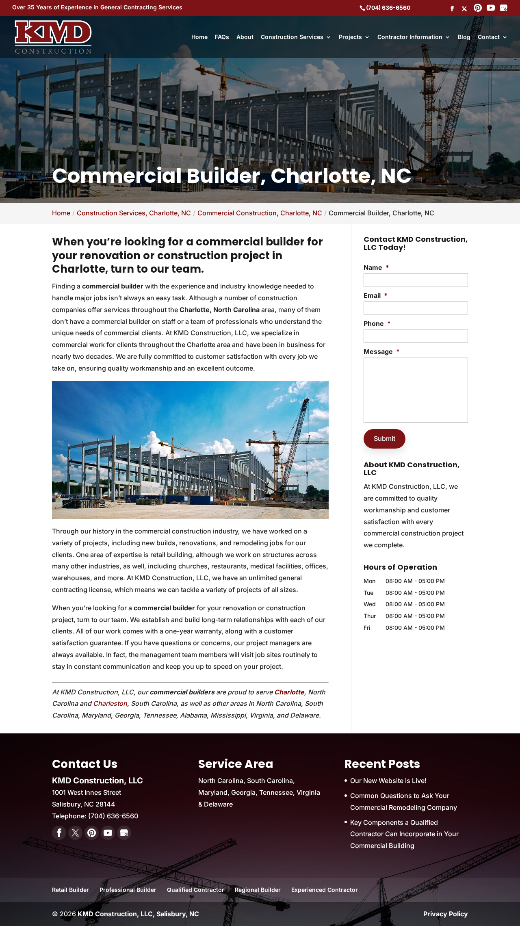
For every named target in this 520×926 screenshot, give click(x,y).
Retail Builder (70, 889)
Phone (377, 323)
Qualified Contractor (195, 889)
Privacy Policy (445, 914)
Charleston (110, 703)
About (245, 37)
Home (199, 37)
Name (376, 267)
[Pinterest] (478, 8)
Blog (464, 37)
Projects (350, 37)
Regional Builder (258, 889)
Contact (489, 37)
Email (376, 295)
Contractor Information (409, 37)
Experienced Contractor (324, 889)
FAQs (222, 37)
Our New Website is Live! (388, 780)
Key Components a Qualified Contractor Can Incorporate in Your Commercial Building (404, 834)
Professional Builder (128, 889)
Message (382, 351)
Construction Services (292, 37)
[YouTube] (491, 8)
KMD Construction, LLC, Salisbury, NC (138, 914)
